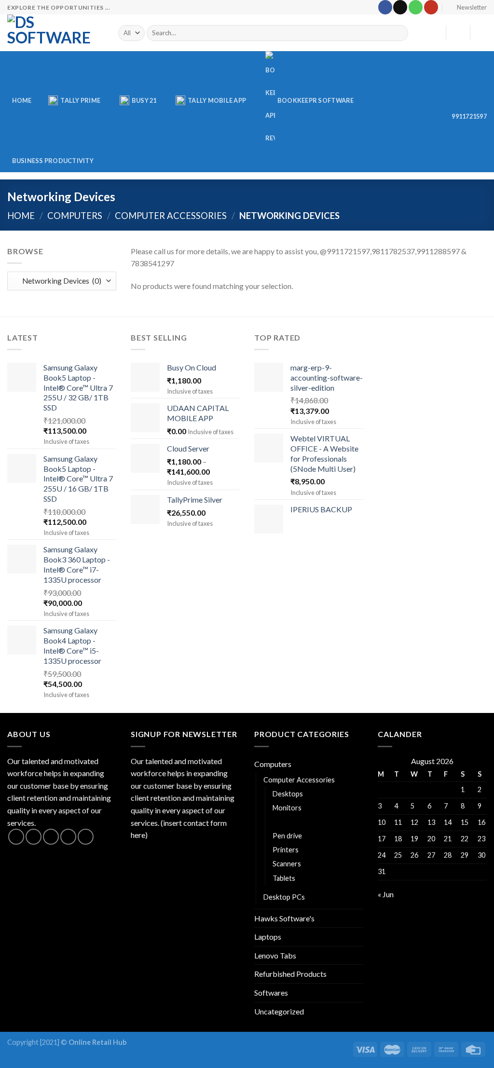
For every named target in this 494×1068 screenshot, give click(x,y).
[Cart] (482, 32)
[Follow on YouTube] (431, 7)
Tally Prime (80, 100)
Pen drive (287, 836)
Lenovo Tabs (275, 955)
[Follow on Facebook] (385, 7)
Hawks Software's (284, 918)
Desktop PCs (284, 897)
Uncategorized (279, 1011)
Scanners (287, 864)
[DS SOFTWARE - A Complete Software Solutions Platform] (55, 32)
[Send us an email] (400, 7)
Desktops (288, 794)
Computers (74, 215)
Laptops (267, 936)
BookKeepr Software (315, 100)
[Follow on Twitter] (51, 837)
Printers (286, 850)
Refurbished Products (290, 973)
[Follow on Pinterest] (86, 837)
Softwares (271, 992)
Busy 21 (144, 100)
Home (22, 100)
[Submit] (399, 33)
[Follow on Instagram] (33, 837)
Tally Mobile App (217, 100)
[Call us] (416, 7)
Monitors (287, 808)
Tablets (284, 878)
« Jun (386, 894)
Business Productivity (53, 160)
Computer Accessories (171, 215)
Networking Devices (306, 822)
